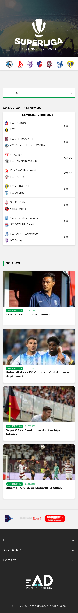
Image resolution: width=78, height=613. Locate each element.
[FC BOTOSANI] (39, 63)
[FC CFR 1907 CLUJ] (49, 63)
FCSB (14, 129)
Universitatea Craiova (24, 218)
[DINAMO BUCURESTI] (20, 63)
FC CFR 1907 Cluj (21, 139)
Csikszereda (18, 208)
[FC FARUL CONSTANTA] (60, 63)
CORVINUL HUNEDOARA (27, 145)
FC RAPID (17, 177)
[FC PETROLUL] (70, 63)
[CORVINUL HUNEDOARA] (9, 63)
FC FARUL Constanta (24, 234)
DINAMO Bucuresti (23, 170)
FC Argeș (16, 240)
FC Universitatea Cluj (23, 161)
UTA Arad (16, 155)
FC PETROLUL (20, 186)
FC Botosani (18, 123)
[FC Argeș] (30, 63)
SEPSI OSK (17, 202)
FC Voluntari (18, 192)
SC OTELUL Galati (22, 224)
